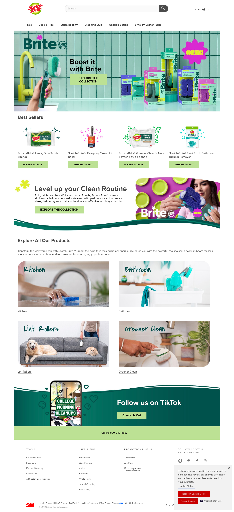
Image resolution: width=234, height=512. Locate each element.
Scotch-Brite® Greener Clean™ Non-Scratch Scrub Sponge (141, 155)
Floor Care (31, 463)
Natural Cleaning (87, 484)
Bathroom (125, 311)
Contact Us (129, 458)
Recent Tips (84, 458)
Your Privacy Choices (109, 503)
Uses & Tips (46, 25)
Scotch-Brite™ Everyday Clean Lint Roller (90, 155)
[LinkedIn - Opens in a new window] (188, 460)
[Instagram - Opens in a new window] (205, 460)
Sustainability (69, 25)
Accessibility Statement (88, 503)
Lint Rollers (25, 371)
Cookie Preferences (134, 503)
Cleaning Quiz (93, 25)
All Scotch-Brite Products (38, 479)
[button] (211, 501)
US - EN (197, 10)
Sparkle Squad (118, 25)
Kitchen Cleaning (34, 468)
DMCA (72, 503)
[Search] (163, 8)
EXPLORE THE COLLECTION (88, 79)
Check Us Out (131, 415)
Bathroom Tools (33, 458)
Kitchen (22, 311)
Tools (28, 25)
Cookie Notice (186, 486)
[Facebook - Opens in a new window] (197, 460)
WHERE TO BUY (32, 164)
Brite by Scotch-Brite (148, 25)
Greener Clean (128, 371)
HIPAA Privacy (60, 503)
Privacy (49, 503)
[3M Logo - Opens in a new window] (35, 9)
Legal (41, 503)
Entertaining (84, 490)
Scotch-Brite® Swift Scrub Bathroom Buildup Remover (191, 155)
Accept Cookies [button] (188, 501)
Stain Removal (86, 463)
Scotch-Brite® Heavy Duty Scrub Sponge (38, 155)
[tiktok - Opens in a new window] (180, 460)
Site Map (128, 463)
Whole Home (85, 479)
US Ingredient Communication (132, 469)
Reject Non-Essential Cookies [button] (194, 494)
